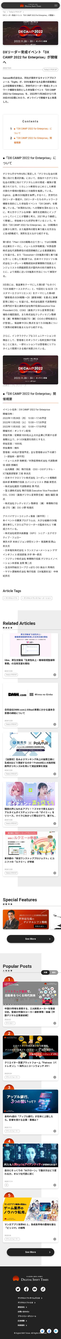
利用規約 (21, 1325)
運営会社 (21, 1307)
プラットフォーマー (12, 1077)
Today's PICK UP (50, 70)
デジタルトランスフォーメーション (37, 598)
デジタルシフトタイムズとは (29, 1298)
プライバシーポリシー (26, 1316)
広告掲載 (21, 1321)
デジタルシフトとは (25, 1302)
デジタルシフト (11, 598)
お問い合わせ (23, 1312)
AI (6, 1185)
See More (30, 939)
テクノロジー (10, 1023)
